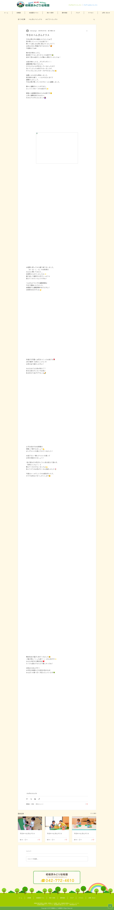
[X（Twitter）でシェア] (31, 799)
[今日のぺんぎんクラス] (30, 823)
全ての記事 (21, 19)
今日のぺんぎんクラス (27, 833)
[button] (18, 12)
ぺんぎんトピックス (35, 19)
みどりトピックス (51, 19)
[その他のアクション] (87, 31)
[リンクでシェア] (39, 799)
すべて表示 (93, 813)
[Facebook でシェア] (27, 799)
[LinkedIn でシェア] (35, 799)
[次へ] (110, 906)
